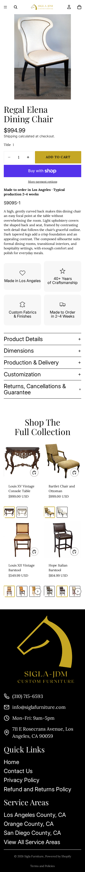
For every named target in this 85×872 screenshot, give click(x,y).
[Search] (15, 7)
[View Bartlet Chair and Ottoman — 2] (62, 512)
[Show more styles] (37, 591)
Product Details (23, 339)
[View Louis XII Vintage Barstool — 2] (22, 591)
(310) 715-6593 (27, 696)
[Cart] (79, 7)
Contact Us (18, 771)
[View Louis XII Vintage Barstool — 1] (9, 591)
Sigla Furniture (34, 856)
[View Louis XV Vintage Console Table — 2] (22, 512)
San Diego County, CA (32, 832)
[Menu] (5, 7)
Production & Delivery (31, 362)
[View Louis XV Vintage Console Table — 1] (9, 512)
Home (11, 762)
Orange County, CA (29, 823)
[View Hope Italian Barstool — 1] (49, 591)
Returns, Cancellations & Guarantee (35, 389)
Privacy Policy (21, 780)
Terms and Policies (42, 866)
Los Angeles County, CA (35, 814)
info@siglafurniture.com (39, 707)
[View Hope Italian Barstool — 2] (62, 591)
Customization (22, 374)
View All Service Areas (32, 842)
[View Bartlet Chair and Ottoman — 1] (49, 512)
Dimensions (19, 350)
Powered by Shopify (58, 856)
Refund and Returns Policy (37, 789)
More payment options (42, 181)
